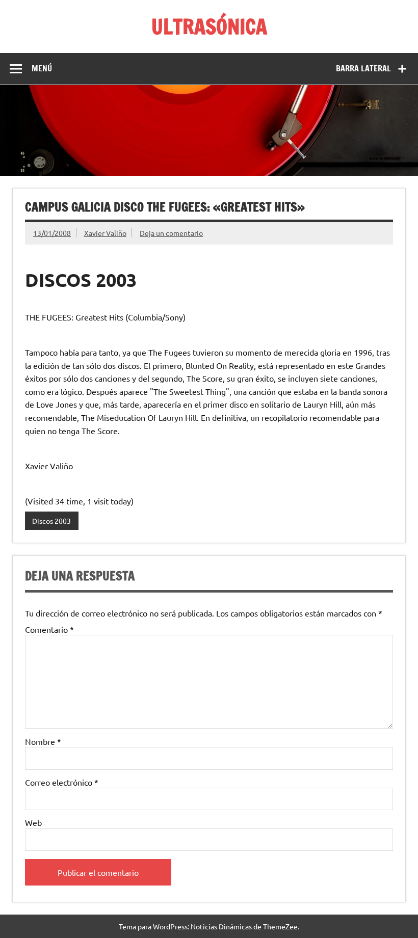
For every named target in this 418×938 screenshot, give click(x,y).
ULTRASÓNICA (209, 26)
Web (33, 822)
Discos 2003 (51, 520)
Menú (42, 68)
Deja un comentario (171, 232)
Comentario (49, 629)
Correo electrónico (61, 782)
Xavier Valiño (105, 232)
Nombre (43, 741)
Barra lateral (363, 68)
